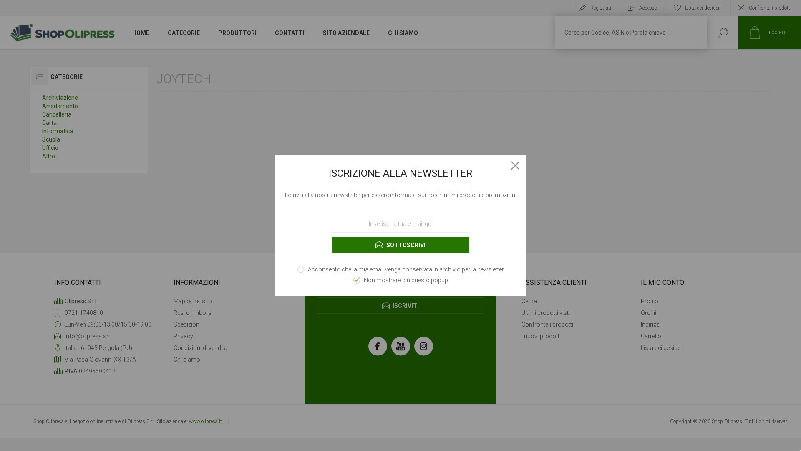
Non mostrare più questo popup (406, 280)
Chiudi (515, 165)
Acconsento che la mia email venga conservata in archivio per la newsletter (406, 269)
